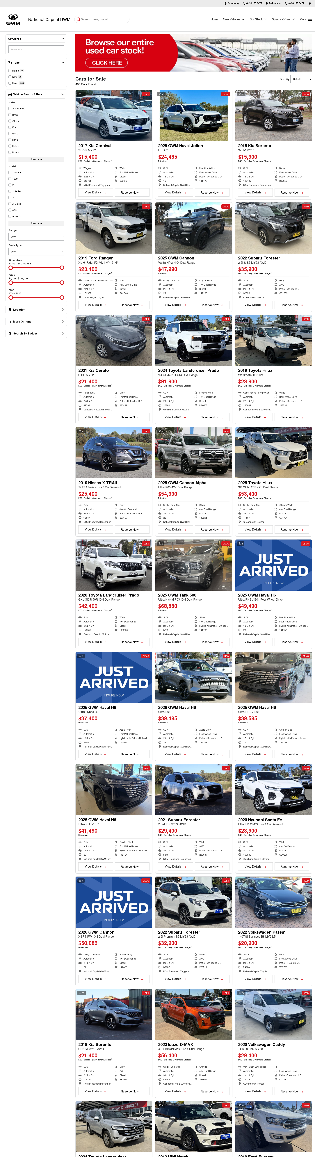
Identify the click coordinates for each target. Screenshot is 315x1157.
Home (214, 19)
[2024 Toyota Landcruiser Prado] (193, 340)
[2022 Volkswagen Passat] (273, 902)
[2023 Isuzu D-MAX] (193, 1014)
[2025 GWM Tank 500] (193, 565)
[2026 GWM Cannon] (114, 902)
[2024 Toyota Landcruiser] (114, 1126)
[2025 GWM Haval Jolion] (193, 115)
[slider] (10, 268)
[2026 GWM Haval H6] (193, 677)
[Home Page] (13, 19)
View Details (93, 192)
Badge (12, 230)
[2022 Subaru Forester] (273, 228)
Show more (36, 159)
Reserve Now (130, 192)
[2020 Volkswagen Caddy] (273, 1014)
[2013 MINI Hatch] (193, 1126)
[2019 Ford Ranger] (114, 228)
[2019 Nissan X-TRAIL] (114, 452)
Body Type (15, 245)
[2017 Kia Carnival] (114, 115)
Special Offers (281, 19)
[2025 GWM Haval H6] (273, 565)
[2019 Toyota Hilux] (273, 340)
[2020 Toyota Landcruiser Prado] (114, 565)
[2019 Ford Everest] (273, 1126)
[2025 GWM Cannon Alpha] (193, 452)
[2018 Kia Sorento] (273, 115)
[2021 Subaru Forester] (193, 789)
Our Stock (256, 19)
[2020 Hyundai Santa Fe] (273, 789)
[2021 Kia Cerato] (114, 340)
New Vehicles (231, 19)
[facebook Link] (310, 3)
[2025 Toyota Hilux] (273, 452)
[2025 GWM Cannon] (193, 228)
